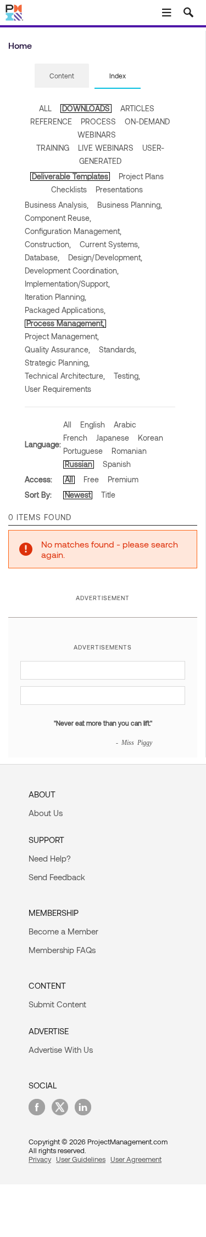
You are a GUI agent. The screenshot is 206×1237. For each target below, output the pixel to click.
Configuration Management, (73, 231)
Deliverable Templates (70, 176)
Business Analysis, (56, 204)
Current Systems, (110, 244)
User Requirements (58, 389)
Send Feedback (57, 877)
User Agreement (136, 1159)
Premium (123, 479)
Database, (42, 257)
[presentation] (62, 75)
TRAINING (52, 147)
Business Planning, (129, 204)
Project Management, (62, 336)
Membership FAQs (62, 950)
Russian (78, 464)
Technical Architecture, (65, 375)
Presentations (119, 189)
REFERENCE (51, 121)
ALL (45, 108)
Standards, (117, 349)
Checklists (69, 189)
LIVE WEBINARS (105, 147)
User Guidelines (80, 1159)
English (92, 424)
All (67, 424)
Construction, (48, 244)
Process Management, (65, 323)
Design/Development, (105, 257)
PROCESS (98, 121)
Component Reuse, (58, 218)
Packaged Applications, (65, 310)
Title (108, 494)
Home (20, 45)
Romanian (129, 450)
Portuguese (83, 450)
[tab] (62, 76)
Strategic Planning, (57, 362)
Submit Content (57, 1004)
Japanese (112, 437)
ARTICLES (137, 108)
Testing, (127, 375)
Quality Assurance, (57, 349)
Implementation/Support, (67, 283)
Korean (150, 437)
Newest (78, 494)
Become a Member (63, 931)
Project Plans (141, 176)
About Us (46, 813)
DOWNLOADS (86, 108)
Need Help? (50, 858)
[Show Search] (188, 12)
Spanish (117, 464)
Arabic (125, 424)
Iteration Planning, (55, 296)
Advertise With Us (61, 1049)
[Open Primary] (166, 12)
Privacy (40, 1159)
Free (91, 479)
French (75, 437)
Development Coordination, (72, 270)
